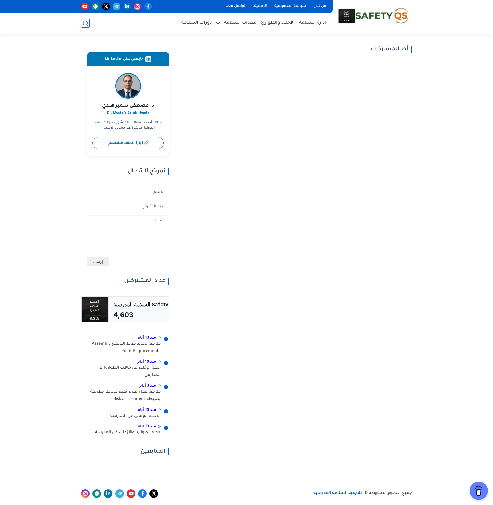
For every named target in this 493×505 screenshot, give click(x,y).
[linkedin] (127, 6)
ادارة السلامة (312, 23)
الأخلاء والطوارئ (278, 23)
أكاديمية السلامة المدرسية (338, 493)
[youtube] (85, 6)
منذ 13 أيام (147, 338)
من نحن (320, 6)
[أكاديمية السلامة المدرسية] (373, 16)
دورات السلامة (196, 23)
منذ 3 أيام (147, 386)
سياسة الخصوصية (290, 6)
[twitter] (106, 6)
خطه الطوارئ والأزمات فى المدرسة (128, 432)
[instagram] (138, 6)
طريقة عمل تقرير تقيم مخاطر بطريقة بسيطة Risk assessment (125, 396)
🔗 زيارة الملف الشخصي (128, 143)
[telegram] (116, 6)
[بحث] (85, 23)
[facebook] (148, 6)
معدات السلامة (240, 23)
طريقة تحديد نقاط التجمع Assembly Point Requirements (126, 348)
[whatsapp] (95, 6)
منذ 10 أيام (146, 362)
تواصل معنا (235, 6)
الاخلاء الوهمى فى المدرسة (135, 416)
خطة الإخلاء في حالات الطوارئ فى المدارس (129, 372)
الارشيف (259, 6)
